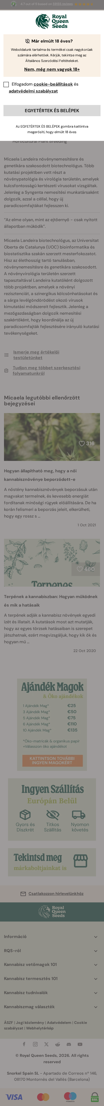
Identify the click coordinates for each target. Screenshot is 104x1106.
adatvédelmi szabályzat (33, 91)
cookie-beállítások (53, 84)
